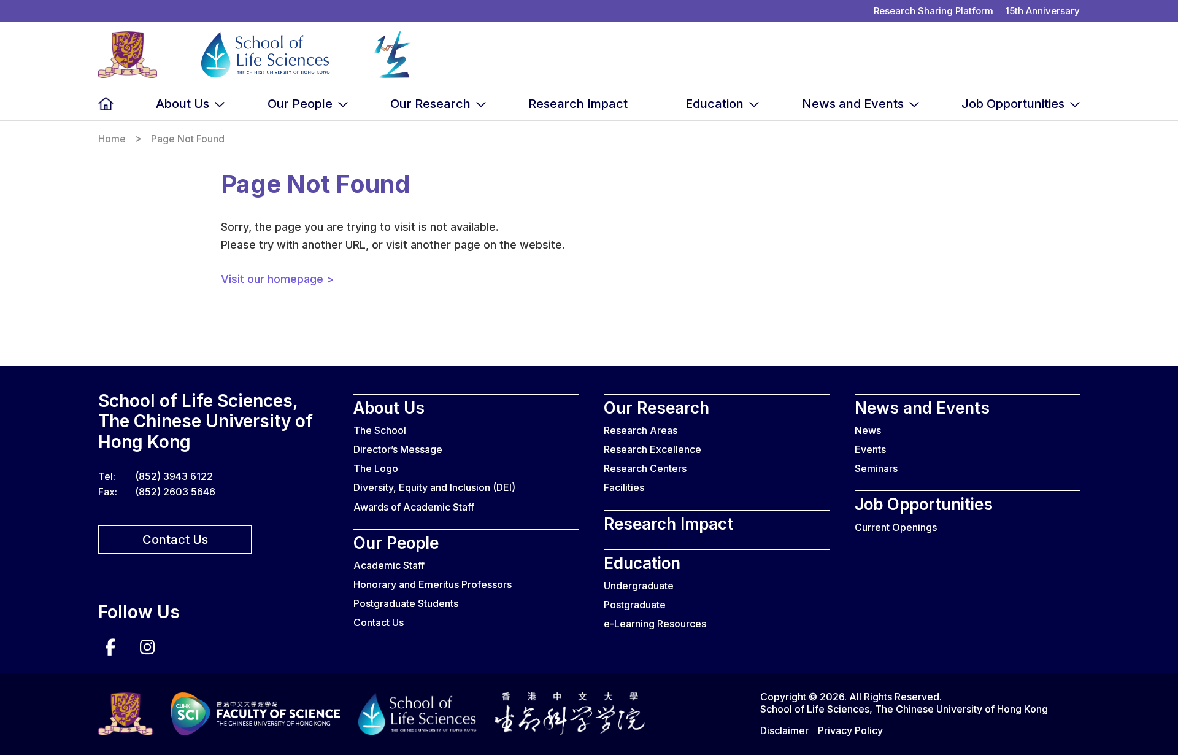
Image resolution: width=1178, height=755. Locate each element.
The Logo (375, 468)
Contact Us (175, 539)
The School (379, 430)
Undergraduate (639, 585)
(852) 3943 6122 (174, 476)
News (868, 430)
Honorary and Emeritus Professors (432, 584)
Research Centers (645, 468)
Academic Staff (389, 565)
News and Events (853, 103)
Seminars (876, 468)
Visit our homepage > (277, 279)
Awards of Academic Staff (413, 507)
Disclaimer (784, 730)
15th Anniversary (1043, 11)
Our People (300, 103)
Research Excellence (652, 449)
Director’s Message (397, 449)
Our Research (430, 103)
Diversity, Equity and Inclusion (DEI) (434, 487)
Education (714, 103)
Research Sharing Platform (933, 11)
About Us (182, 103)
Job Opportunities (1012, 103)
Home (106, 104)
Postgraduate (635, 604)
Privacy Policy (850, 730)
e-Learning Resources (655, 624)
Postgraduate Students (405, 603)
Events (870, 449)
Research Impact (578, 103)
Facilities (624, 487)
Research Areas (640, 430)
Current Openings (896, 527)
